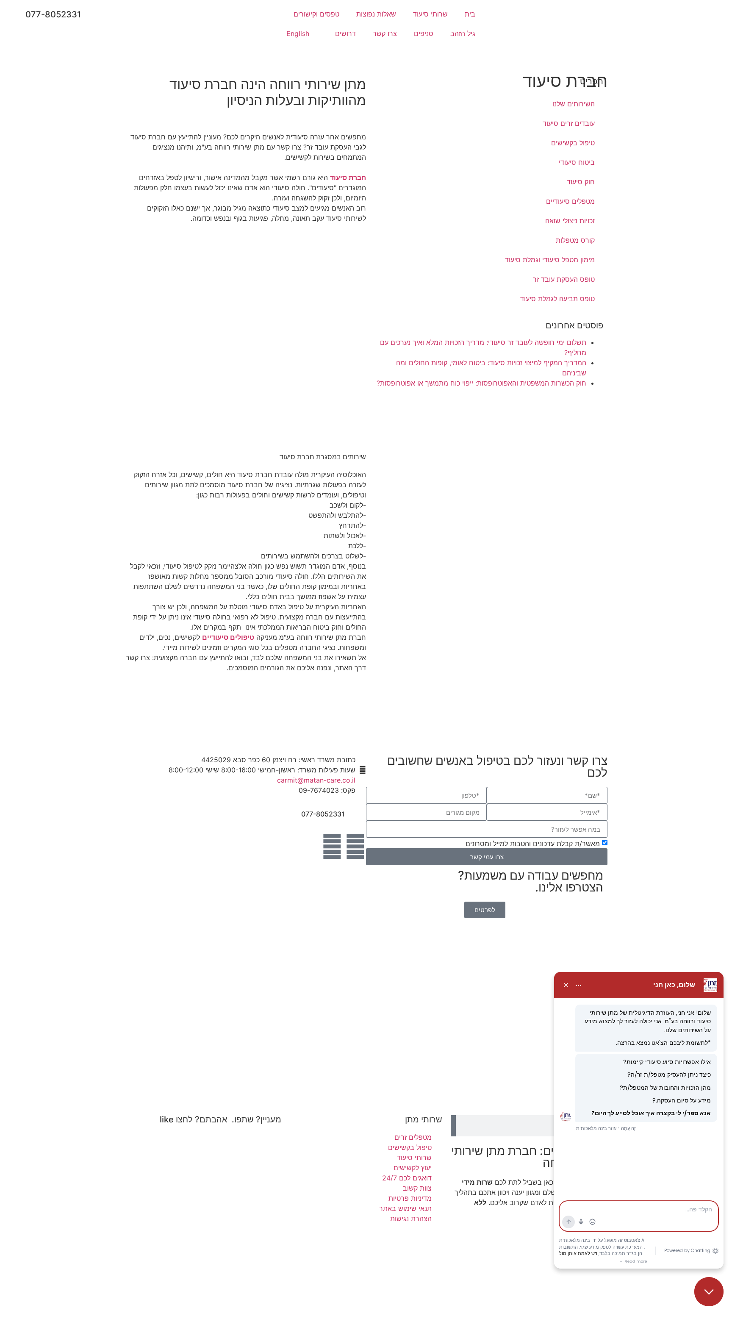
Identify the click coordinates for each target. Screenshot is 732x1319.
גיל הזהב (462, 33)
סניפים (423, 33)
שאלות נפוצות (376, 14)
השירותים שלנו (573, 104)
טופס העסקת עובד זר (564, 279)
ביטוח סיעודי (577, 162)
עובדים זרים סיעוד (569, 123)
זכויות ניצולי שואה (570, 221)
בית (470, 14)
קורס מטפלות (575, 240)
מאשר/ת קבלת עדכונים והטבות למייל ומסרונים (533, 843)
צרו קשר (385, 33)
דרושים (345, 33)
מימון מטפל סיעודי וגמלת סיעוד (550, 259)
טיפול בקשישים (573, 143)
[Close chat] (709, 1291)
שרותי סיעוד (430, 14)
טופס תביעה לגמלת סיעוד (557, 298)
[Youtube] (332, 846)
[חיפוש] (453, 1125)
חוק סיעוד (581, 182)
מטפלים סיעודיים (570, 201)
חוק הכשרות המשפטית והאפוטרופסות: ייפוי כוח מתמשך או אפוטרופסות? (481, 383)
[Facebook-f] (355, 846)
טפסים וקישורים (316, 14)
